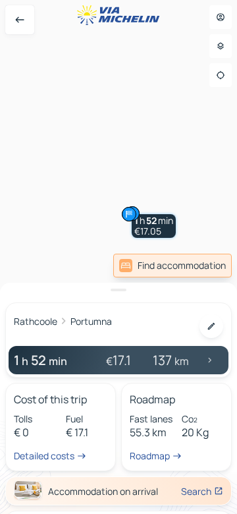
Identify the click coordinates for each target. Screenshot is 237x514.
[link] (172, 265)
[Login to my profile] (220, 17)
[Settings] (220, 46)
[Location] (220, 75)
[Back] (19, 19)
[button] (154, 226)
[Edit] (211, 326)
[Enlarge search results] (118, 290)
